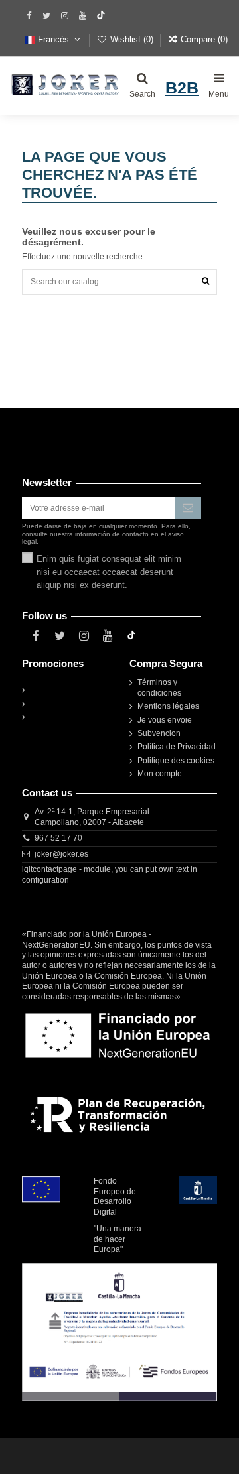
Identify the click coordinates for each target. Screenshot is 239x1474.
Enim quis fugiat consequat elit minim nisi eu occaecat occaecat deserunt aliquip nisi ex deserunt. (109, 572)
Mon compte (159, 773)
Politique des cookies (175, 760)
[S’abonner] (188, 508)
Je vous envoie (164, 720)
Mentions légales (168, 706)
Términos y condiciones (159, 688)
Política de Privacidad (176, 746)
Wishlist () (132, 39)
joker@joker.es (61, 854)
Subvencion (159, 733)
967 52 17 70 (58, 838)
